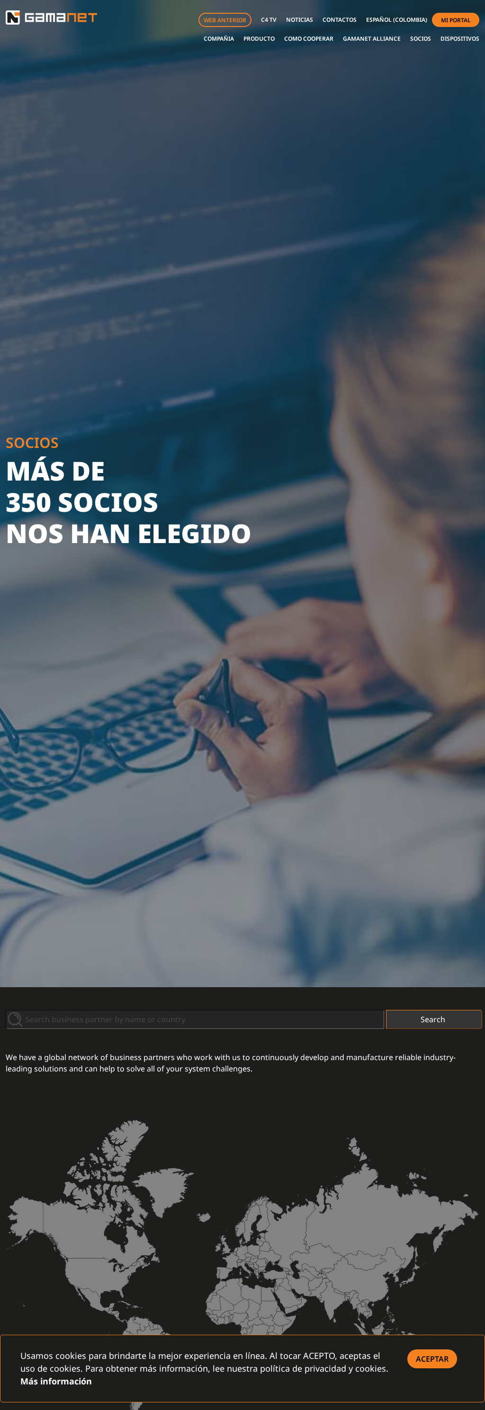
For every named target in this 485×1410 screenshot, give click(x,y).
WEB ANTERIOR (225, 20)
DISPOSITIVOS (459, 39)
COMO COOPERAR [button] (308, 39)
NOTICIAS (299, 20)
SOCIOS (420, 39)
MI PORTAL (456, 20)
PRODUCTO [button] (259, 39)
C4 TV (269, 20)
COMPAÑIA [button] (219, 39)
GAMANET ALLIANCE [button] (372, 39)
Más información (56, 1381)
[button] (396, 20)
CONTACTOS (340, 20)
